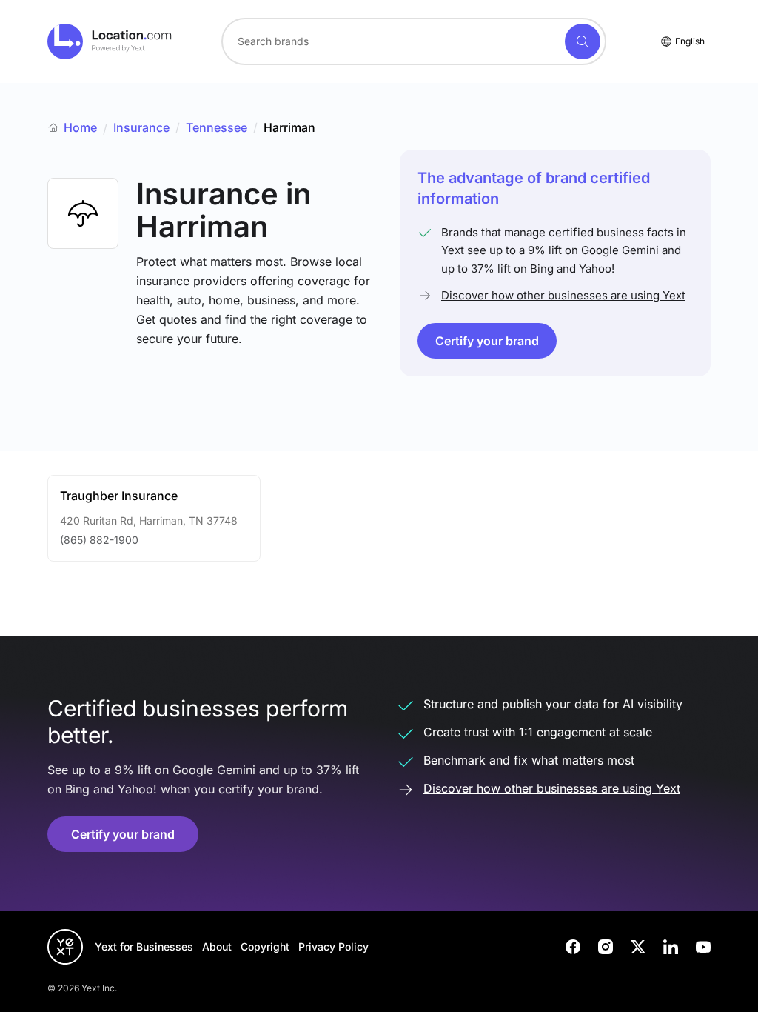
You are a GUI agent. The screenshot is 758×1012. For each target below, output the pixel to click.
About (217, 946)
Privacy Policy (333, 946)
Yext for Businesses (144, 946)
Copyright (265, 946)
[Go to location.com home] (109, 41)
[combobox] (413, 41)
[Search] (582, 41)
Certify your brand (487, 340)
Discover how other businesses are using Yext (563, 295)
